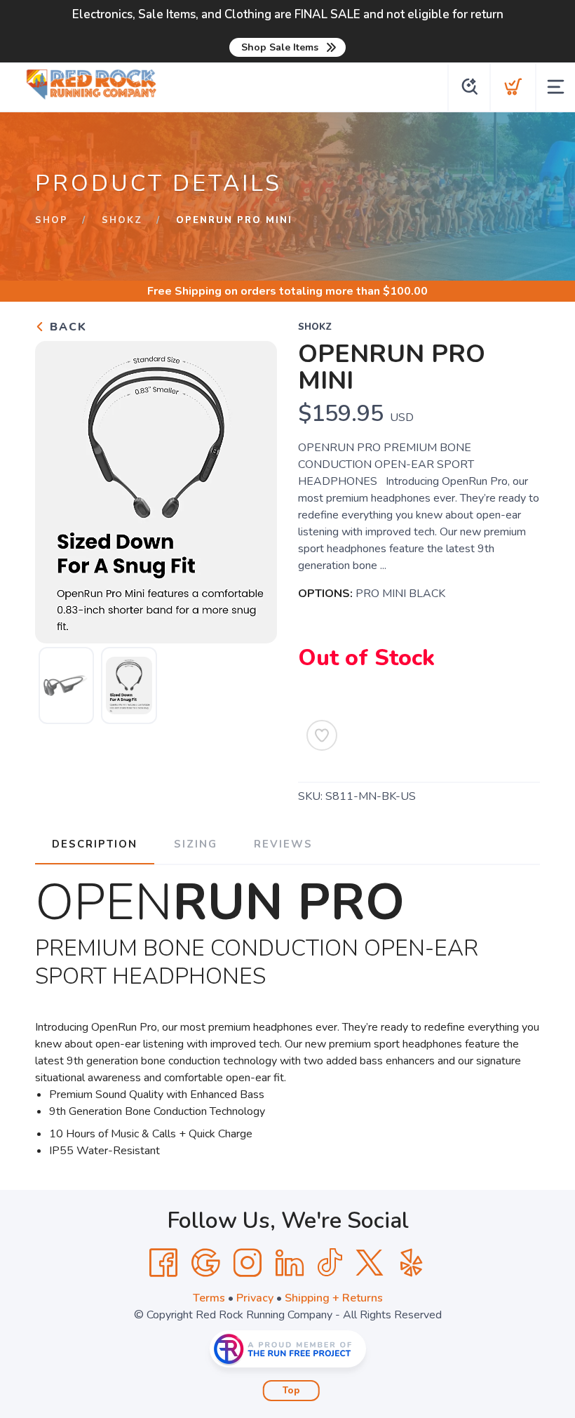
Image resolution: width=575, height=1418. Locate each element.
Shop (51, 220)
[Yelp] (412, 1263)
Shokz (122, 220)
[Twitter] (370, 1263)
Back (66, 327)
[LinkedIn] (290, 1263)
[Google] (205, 1263)
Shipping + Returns (334, 1298)
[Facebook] (163, 1263)
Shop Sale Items (279, 47)
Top (291, 1390)
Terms (209, 1298)
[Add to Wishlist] (321, 735)
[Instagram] (247, 1263)
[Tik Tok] (330, 1263)
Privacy (254, 1298)
